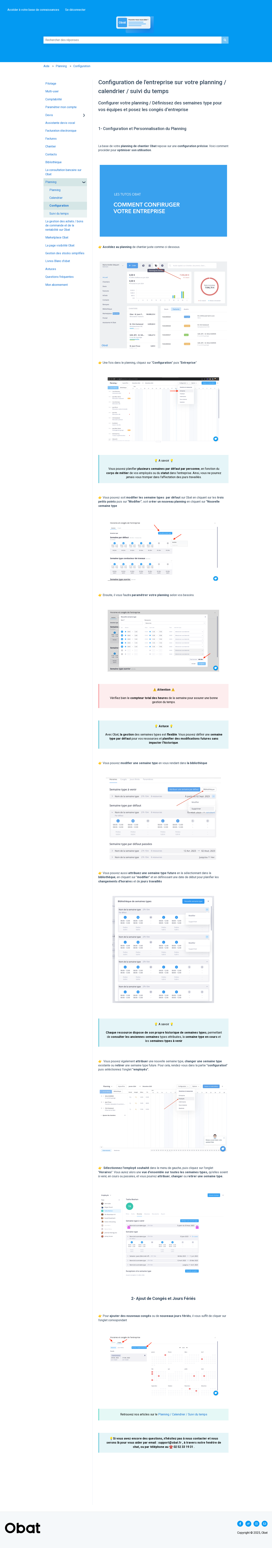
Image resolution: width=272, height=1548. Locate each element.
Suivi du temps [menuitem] (59, 213)
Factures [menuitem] (51, 138)
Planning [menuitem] (50, 182)
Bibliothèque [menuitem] (53, 162)
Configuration (81, 66)
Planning (61, 66)
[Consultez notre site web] (248, 1524)
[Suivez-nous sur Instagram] (256, 1524)
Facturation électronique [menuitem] (60, 130)
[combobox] (132, 40)
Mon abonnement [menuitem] (56, 285)
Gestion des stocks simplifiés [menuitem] (64, 253)
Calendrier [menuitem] (56, 198)
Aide (46, 66)
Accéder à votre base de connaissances (33, 9)
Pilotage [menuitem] (50, 83)
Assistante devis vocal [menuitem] (60, 123)
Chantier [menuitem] (50, 146)
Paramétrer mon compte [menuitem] (61, 107)
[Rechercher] (225, 40)
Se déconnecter (75, 9)
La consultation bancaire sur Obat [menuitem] (63, 172)
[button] (84, 115)
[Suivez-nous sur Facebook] (240, 1524)
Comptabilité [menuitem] (53, 99)
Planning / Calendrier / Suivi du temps (182, 1414)
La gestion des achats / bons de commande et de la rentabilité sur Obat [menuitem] (64, 225)
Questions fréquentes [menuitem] (59, 277)
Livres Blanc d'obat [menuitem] (57, 261)
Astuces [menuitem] (50, 269)
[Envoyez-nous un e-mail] (265, 1524)
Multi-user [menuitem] (52, 91)
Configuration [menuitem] (59, 205)
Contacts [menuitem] (51, 154)
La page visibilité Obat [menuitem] (59, 245)
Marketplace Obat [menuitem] (56, 237)
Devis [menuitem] (49, 115)
